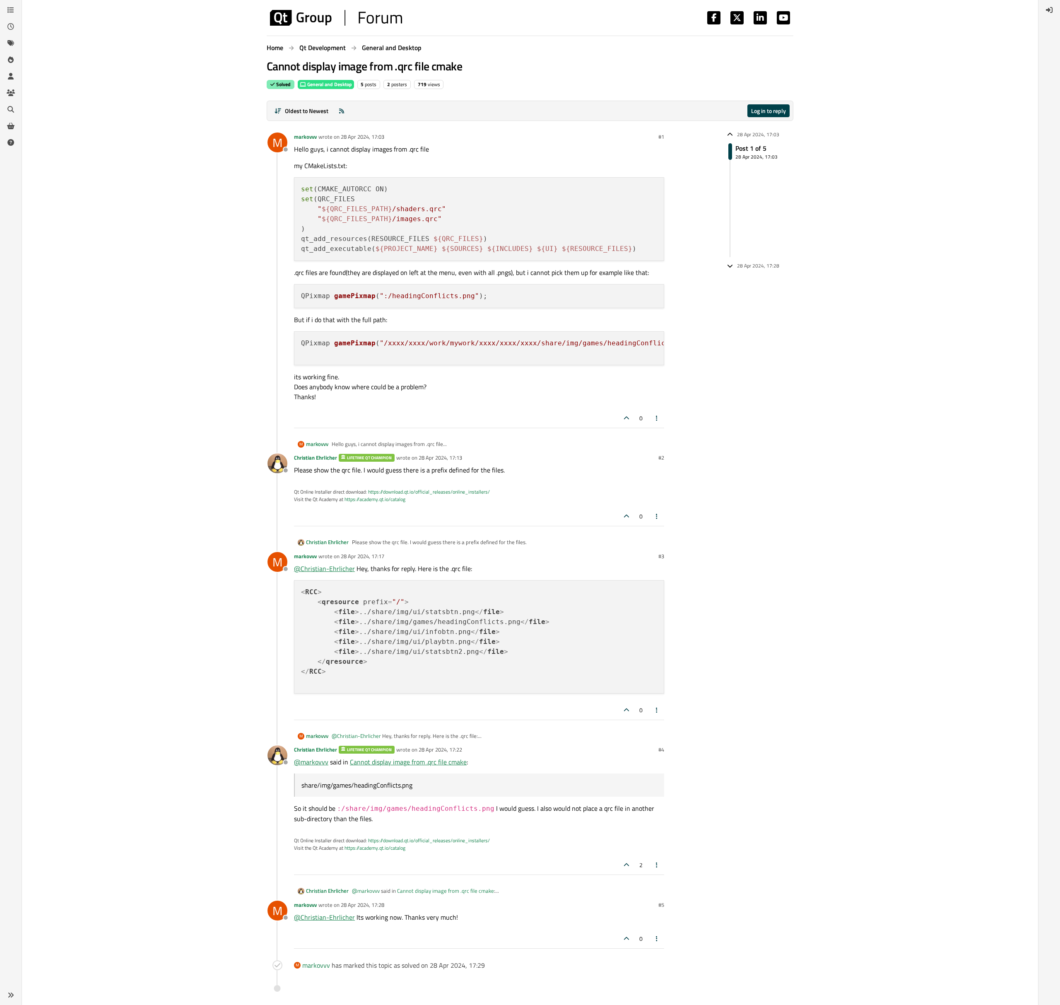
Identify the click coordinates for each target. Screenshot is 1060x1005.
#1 (661, 137)
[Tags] (10, 43)
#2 (661, 457)
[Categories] (10, 10)
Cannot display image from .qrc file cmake (408, 762)
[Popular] (10, 59)
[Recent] (10, 26)
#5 (661, 905)
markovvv (305, 137)
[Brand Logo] (336, 18)
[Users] (10, 76)
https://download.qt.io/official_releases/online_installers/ (429, 492)
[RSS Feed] (341, 110)
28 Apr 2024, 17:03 (362, 137)
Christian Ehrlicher (315, 457)
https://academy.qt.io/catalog (374, 499)
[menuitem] (1049, 10)
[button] (10, 995)
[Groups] (10, 92)
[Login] (1049, 10)
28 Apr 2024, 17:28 (362, 905)
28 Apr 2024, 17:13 (440, 457)
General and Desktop (329, 84)
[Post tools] (657, 418)
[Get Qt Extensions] (10, 126)
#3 (661, 556)
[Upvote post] (626, 418)
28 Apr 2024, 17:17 (362, 556)
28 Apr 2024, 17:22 (440, 749)
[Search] (10, 109)
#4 (661, 749)
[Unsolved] (10, 142)
